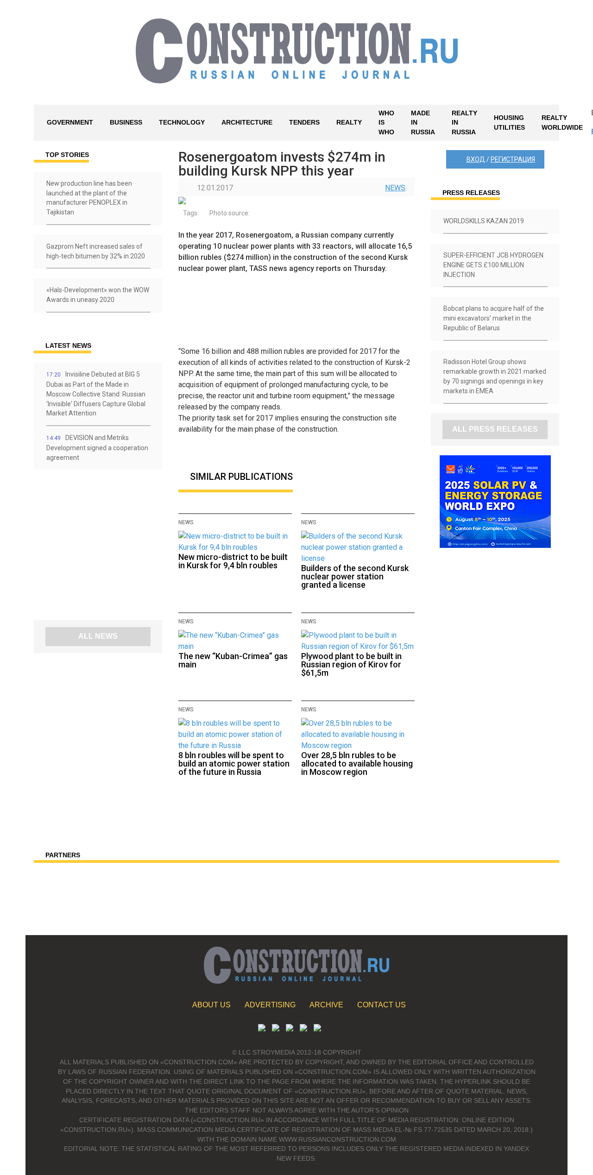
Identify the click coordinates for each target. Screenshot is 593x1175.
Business (126, 122)
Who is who (386, 122)
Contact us (381, 1005)
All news (98, 636)
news (395, 187)
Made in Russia (423, 122)
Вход (476, 159)
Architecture (246, 122)
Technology (182, 122)
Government (70, 122)
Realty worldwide (562, 122)
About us (211, 1005)
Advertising (270, 1005)
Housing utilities (509, 122)
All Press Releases (495, 429)
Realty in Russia (464, 122)
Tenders (304, 122)
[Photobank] (261, 1028)
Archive (326, 1005)
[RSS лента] (303, 1028)
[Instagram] (289, 1028)
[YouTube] (275, 1028)
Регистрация (513, 159)
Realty (349, 122)
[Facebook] (317, 1028)
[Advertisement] (89, 548)
